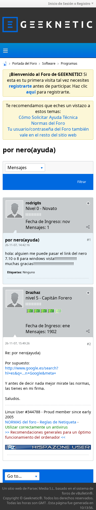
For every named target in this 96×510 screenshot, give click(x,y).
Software (48, 63)
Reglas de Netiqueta (58, 422)
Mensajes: (36, 227)
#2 (89, 344)
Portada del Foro (24, 63)
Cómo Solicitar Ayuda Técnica (48, 117)
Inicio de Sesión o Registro (69, 3)
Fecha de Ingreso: (43, 221)
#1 (89, 240)
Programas (69, 63)
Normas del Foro (48, 123)
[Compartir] (87, 227)
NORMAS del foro (20, 422)
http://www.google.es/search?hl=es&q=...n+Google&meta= (31, 370)
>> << (48, 435)
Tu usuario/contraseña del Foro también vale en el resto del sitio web (48, 132)
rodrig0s (33, 202)
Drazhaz (33, 292)
